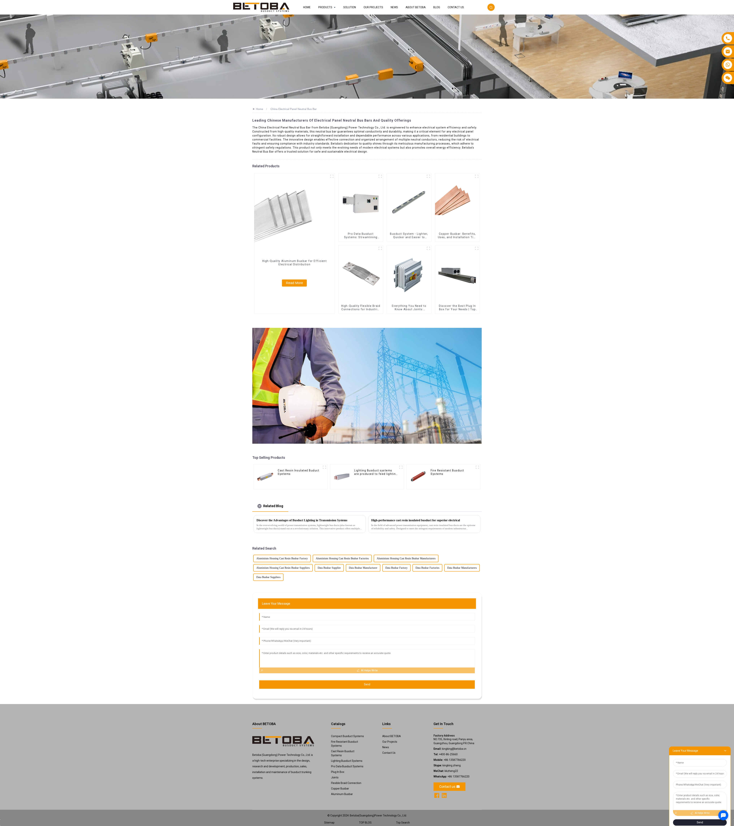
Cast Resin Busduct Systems (342, 753)
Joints (335, 777)
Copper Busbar (340, 788)
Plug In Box (337, 771)
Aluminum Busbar (342, 794)
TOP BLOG (365, 822)
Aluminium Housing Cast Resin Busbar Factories (342, 558)
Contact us (447, 787)
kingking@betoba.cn (450, 748)
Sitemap (329, 822)
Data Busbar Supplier (329, 567)
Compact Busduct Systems (347, 736)
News (385, 747)
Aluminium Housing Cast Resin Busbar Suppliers (283, 567)
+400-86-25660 (446, 754)
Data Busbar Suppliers (268, 577)
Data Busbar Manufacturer (363, 567)
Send (367, 684)
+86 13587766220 (450, 759)
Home (259, 108)
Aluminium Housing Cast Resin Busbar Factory (282, 558)
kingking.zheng (447, 765)
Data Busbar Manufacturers (462, 567)
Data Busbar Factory (396, 567)
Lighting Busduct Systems (346, 760)
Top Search (403, 822)
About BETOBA (391, 736)
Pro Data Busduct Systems (347, 766)
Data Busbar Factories (427, 567)
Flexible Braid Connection (346, 783)
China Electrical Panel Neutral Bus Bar (293, 108)
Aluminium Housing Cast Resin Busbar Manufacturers (406, 558)
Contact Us (388, 752)
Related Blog (273, 506)
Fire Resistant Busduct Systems (344, 743)
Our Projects (389, 741)
